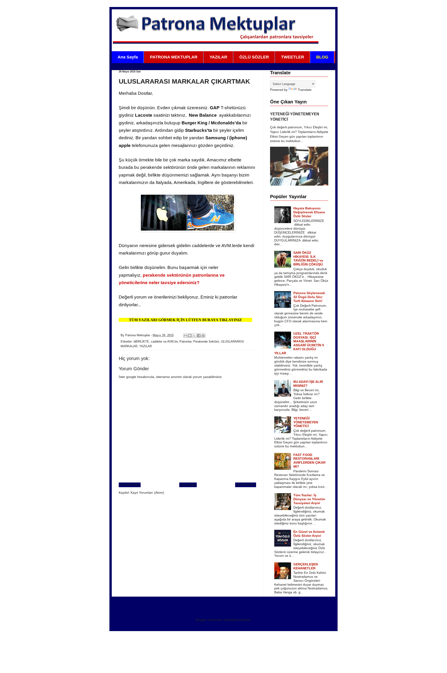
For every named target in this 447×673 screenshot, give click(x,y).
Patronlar (185, 341)
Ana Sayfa (128, 57)
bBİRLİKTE (141, 341)
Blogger (201, 620)
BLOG (322, 57)
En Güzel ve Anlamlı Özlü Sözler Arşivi (309, 533)
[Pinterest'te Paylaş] (203, 335)
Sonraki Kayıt (129, 484)
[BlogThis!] (190, 335)
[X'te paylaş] (194, 335)
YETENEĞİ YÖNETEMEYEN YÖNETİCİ (305, 422)
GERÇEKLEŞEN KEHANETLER (305, 566)
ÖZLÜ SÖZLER (254, 57)
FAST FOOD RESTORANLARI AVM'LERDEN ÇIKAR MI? (309, 460)
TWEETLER (292, 57)
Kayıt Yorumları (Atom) (147, 492)
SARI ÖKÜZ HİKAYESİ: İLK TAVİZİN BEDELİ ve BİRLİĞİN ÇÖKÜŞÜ (308, 258)
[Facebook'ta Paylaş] (198, 335)
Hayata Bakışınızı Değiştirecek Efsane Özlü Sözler (309, 212)
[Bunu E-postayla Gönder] (185, 335)
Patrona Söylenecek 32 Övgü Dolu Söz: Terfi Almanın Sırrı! (309, 297)
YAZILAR (218, 57)
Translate (305, 90)
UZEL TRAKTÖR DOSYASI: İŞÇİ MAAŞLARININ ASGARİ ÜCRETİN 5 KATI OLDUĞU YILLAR (299, 343)
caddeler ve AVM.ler (164, 341)
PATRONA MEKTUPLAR (173, 57)
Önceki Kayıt (245, 484)
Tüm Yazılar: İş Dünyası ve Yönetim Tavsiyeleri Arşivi (309, 499)
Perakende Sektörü (206, 341)
